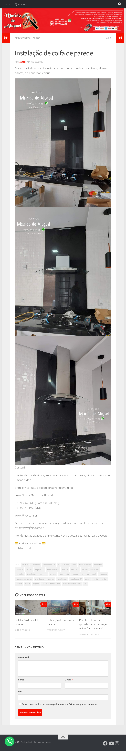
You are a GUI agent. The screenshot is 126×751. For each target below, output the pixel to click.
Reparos (36, 583)
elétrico (84, 569)
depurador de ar (53, 569)
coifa (74, 564)
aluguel (25, 564)
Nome (21, 679)
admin (23, 61)
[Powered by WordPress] (18, 742)
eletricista (75, 569)
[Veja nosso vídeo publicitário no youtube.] (111, 743)
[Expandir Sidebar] (6, 38)
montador (103, 574)
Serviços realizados (27, 38)
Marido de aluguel (89, 574)
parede (87, 579)
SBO (85, 583)
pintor (104, 579)
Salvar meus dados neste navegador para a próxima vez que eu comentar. (59, 704)
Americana (36, 564)
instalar (53, 574)
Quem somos (22, 4)
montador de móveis (24, 579)
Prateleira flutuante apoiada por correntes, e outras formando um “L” (93, 624)
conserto (19, 569)
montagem (39, 579)
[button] (9, 741)
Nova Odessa (62, 579)
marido (75, 574)
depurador (39, 569)
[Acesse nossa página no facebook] (105, 743)
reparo (27, 583)
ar (58, 564)
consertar (98, 564)
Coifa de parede (85, 564)
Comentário (25, 657)
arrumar (66, 564)
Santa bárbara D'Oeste (51, 583)
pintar (96, 579)
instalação (31, 574)
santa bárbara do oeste (72, 583)
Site (20, 691)
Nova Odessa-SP (76, 579)
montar (51, 579)
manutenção (64, 574)
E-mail (69, 679)
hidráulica (20, 574)
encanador (95, 569)
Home (7, 4)
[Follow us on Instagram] (117, 743)
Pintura (19, 583)
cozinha (29, 569)
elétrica (65, 569)
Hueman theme (44, 742)
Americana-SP (49, 564)
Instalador (43, 574)
